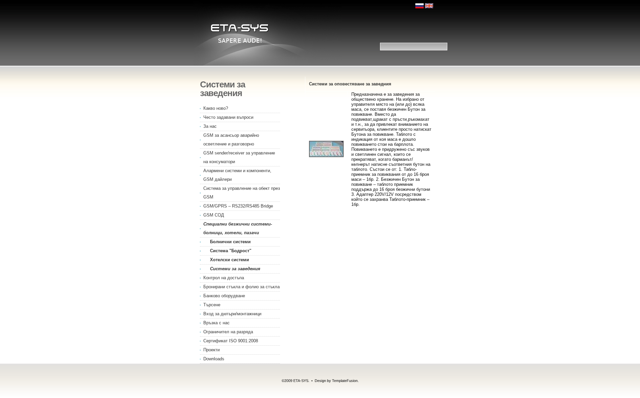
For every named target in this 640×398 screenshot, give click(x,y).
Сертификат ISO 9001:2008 (230, 340)
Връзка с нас (216, 322)
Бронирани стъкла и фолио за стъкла (241, 286)
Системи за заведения (235, 268)
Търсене (211, 304)
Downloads (213, 358)
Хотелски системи (229, 259)
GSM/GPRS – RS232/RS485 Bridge (238, 206)
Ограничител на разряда (228, 331)
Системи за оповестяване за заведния (350, 83)
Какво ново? (215, 108)
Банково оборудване (224, 295)
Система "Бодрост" (230, 250)
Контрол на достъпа (223, 277)
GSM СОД (213, 215)
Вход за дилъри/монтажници (232, 313)
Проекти (211, 349)
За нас (210, 126)
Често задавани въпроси (228, 117)
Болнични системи (230, 241)
